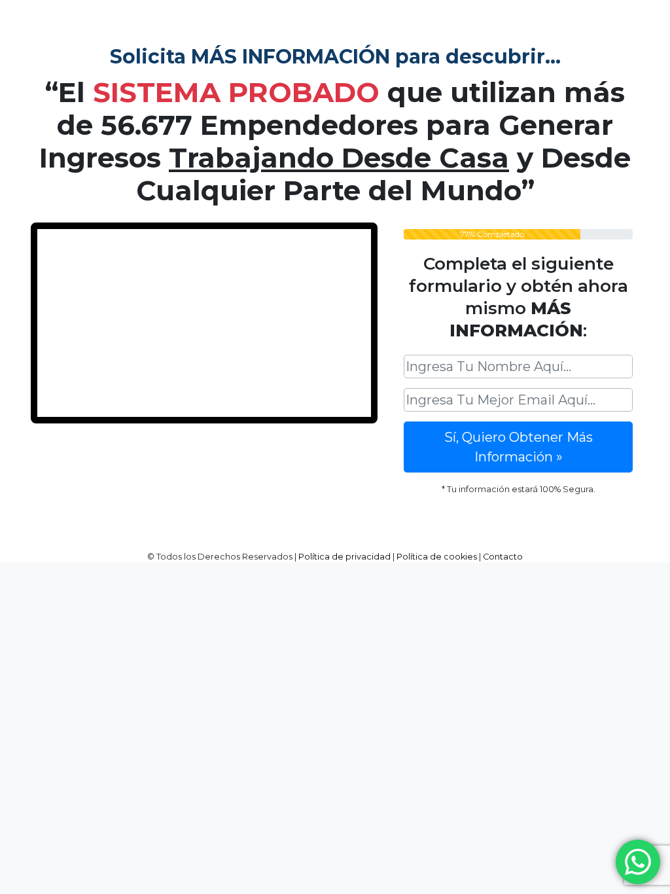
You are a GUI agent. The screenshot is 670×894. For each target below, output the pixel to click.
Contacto (503, 557)
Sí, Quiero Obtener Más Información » (518, 447)
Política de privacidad (344, 557)
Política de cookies (437, 557)
